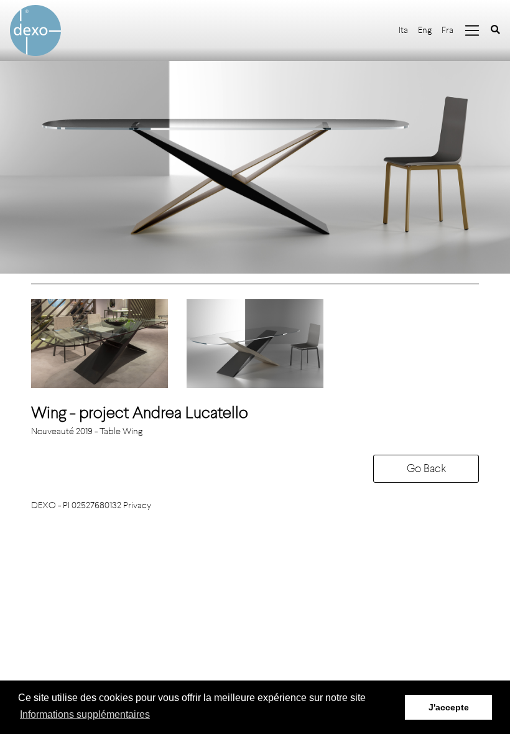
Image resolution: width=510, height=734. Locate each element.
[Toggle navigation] (472, 30)
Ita (403, 30)
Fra (447, 30)
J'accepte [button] (449, 707)
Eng (425, 30)
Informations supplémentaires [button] (85, 714)
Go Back (426, 468)
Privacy (137, 505)
